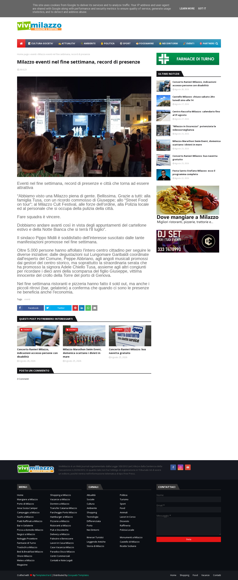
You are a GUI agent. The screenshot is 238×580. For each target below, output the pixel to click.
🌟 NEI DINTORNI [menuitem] (168, 43)
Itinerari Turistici (95, 537)
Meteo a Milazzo (25, 560)
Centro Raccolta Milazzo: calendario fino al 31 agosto (196, 113)
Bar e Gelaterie (25, 525)
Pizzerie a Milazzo (59, 521)
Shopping (92, 512)
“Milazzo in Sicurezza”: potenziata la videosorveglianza (194, 128)
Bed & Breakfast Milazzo (30, 551)
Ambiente (92, 508)
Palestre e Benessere (61, 538)
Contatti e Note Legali (61, 560)
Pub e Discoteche (59, 529)
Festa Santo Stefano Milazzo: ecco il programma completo (193, 172)
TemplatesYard (43, 575)
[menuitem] (21, 43)
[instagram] (180, 467)
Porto (90, 525)
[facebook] (173, 467)
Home (20, 495)
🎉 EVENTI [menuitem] (188, 43)
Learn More (187, 8)
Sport (123, 503)
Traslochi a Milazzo (27, 547)
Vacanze (205, 575)
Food (122, 508)
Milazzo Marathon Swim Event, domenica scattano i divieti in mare (82, 353)
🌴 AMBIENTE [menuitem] (87, 43)
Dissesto (124, 521)
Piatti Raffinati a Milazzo (29, 521)
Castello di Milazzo (130, 541)
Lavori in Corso (128, 516)
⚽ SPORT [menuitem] (125, 43)
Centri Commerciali (60, 556)
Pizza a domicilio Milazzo (30, 529)
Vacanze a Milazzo (60, 499)
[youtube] (188, 467)
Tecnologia (92, 516)
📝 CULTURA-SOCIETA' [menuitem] (40, 43)
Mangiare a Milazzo (27, 499)
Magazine (22, 564)
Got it (202, 8)
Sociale (90, 499)
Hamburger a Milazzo (61, 516)
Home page (23, 54)
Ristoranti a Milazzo (60, 525)
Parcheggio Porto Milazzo (63, 512)
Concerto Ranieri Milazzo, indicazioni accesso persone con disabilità (37, 353)
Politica (123, 495)
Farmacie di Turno (26, 542)
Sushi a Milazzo (25, 516)
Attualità (91, 495)
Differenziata (94, 521)
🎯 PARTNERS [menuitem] (206, 43)
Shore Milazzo (24, 556)
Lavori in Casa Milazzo (62, 542)
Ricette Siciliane (128, 546)
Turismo (124, 499)
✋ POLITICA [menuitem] (107, 43)
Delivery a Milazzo (60, 534)
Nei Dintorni (93, 529)
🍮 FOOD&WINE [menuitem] (145, 43)
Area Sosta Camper (27, 508)
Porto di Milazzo (25, 503)
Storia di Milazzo (95, 546)
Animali (124, 512)
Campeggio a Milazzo (28, 512)
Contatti (217, 575)
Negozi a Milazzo (26, 534)
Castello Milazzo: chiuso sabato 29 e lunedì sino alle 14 (193, 98)
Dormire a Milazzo (59, 503)
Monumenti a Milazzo (131, 537)
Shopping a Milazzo (60, 495)
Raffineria (125, 525)
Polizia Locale (127, 529)
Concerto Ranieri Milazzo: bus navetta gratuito (127, 351)
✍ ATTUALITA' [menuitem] (66, 43)
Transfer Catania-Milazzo (63, 508)
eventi (33, 54)
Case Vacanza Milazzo (62, 547)
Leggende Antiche (96, 541)
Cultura (90, 503)
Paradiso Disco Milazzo (62, 551)
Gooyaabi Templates (78, 575)
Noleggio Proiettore (27, 538)
